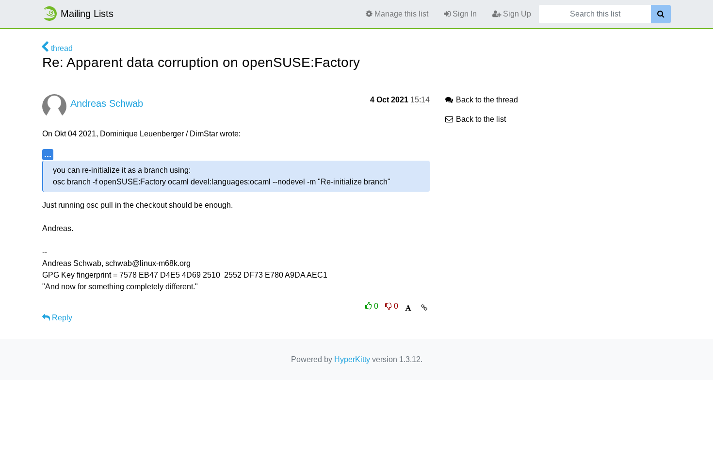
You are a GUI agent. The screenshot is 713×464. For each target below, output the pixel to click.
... (47, 154)
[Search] (661, 14)
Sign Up (516, 14)
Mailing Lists (87, 13)
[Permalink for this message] (424, 307)
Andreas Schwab (106, 103)
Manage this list (400, 14)
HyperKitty (352, 359)
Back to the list (480, 119)
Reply (61, 318)
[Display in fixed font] (408, 307)
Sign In (464, 14)
